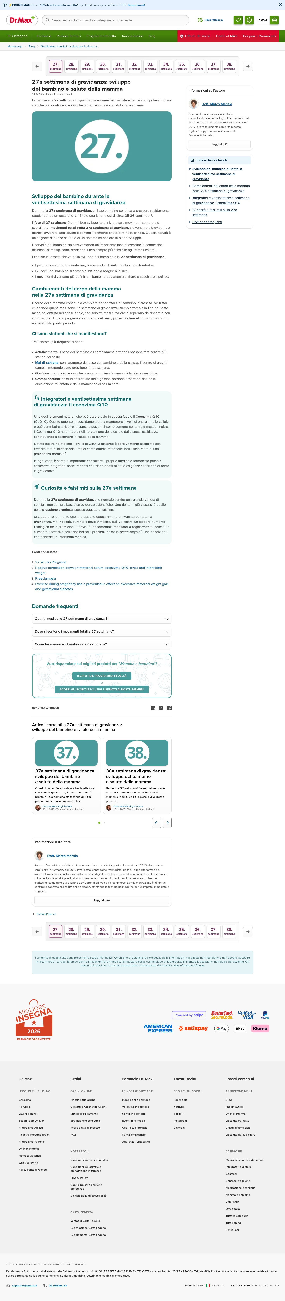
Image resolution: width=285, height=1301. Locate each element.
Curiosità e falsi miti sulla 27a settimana (214, 212)
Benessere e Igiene (238, 1180)
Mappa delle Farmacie (136, 1099)
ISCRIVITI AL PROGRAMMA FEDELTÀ (101, 675)
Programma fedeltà (101, 36)
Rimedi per (232, 1229)
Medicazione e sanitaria (240, 1187)
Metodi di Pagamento (84, 1113)
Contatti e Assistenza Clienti (88, 1106)
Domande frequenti (207, 222)
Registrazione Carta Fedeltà (88, 1227)
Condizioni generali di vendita (89, 1159)
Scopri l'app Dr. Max (31, 1120)
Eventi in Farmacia (133, 1120)
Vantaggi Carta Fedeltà (85, 1220)
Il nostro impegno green (34, 1134)
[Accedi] (249, 20)
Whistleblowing (28, 1162)
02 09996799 (58, 1285)
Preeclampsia (45, 578)
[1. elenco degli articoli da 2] (99, 823)
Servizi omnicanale (134, 1134)
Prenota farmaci (69, 36)
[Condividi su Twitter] (161, 708)
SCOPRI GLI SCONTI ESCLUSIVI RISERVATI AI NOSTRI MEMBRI (102, 689)
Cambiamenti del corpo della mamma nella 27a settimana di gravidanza (221, 188)
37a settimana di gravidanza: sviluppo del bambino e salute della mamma (65, 777)
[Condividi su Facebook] (169, 708)
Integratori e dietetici (239, 1166)
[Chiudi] (280, 5)
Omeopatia (233, 1208)
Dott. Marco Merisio (62, 856)
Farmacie (44, 36)
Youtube (179, 1106)
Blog (152, 36)
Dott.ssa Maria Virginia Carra (57, 806)
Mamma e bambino (238, 1194)
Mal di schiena (46, 362)
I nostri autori (234, 1106)
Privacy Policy (79, 1177)
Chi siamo (25, 1099)
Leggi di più (102, 900)
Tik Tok (178, 1113)
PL (271, 1285)
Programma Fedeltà (31, 1141)
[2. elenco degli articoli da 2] (104, 822)
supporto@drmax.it (24, 1285)
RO (277, 1285)
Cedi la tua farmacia (134, 1127)
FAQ (73, 1134)
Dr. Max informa (236, 1113)
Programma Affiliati (31, 1127)
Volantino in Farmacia (135, 1106)
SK (266, 1285)
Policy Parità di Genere (33, 1169)
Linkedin (179, 1127)
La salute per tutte (237, 1120)
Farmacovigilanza (30, 1155)
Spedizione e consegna (85, 1120)
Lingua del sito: (194, 1285)
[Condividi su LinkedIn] (153, 708)
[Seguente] (248, 66)
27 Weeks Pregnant (50, 562)
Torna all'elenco (46, 914)
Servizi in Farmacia (133, 1113)
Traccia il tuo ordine (82, 1099)
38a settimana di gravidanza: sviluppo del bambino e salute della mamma (136, 777)
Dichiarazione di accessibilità (88, 1195)
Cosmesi (231, 1173)
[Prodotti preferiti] (238, 20)
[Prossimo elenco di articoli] (167, 823)
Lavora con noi (28, 1113)
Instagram (180, 1120)
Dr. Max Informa (29, 1148)
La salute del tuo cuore (240, 1134)
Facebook (180, 1099)
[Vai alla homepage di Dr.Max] (22, 20)
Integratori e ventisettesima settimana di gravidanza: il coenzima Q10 (221, 200)
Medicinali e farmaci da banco (244, 1159)
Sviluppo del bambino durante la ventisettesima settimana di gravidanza (217, 174)
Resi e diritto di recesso (85, 1127)
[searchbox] (115, 20)
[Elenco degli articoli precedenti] (156, 823)
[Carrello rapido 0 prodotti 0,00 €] (274, 20)
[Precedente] (37, 66)
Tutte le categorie (237, 1215)
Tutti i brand (233, 1222)
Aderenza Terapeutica (136, 1141)
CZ (261, 1285)
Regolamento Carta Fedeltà (88, 1234)
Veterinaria (232, 1201)
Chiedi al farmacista (238, 1127)
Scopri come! (136, 5)
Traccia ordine (132, 36)
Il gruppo (24, 1106)
